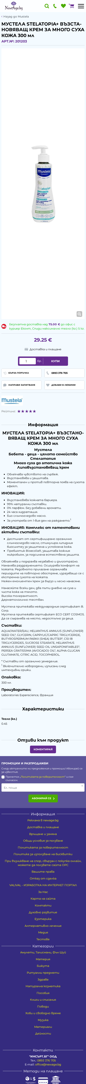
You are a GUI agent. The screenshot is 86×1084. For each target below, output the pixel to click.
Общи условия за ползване (43, 840)
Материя (43, 959)
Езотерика (43, 919)
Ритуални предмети (43, 972)
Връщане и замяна (43, 834)
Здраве (43, 979)
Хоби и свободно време (43, 1013)
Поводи (43, 1006)
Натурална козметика (43, 986)
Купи (55, 361)
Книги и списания (43, 999)
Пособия (43, 993)
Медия (43, 932)
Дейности (43, 1033)
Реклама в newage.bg (43, 820)
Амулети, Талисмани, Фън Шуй (43, 952)
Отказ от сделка (43, 878)
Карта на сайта (43, 898)
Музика (43, 1020)
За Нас (43, 892)
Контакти (43, 905)
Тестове (43, 939)
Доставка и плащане (43, 827)
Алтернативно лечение (43, 926)
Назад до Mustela (16, 16)
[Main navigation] (81, 6)
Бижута (43, 966)
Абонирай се (41, 798)
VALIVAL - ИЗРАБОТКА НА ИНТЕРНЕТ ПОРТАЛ (43, 885)
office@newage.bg (48, 1064)
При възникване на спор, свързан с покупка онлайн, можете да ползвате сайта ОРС (43, 863)
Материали (43, 1027)
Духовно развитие (43, 912)
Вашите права (43, 871)
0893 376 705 (46, 1060)
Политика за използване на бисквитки (43, 854)
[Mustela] (12, 401)
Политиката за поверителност (43, 776)
